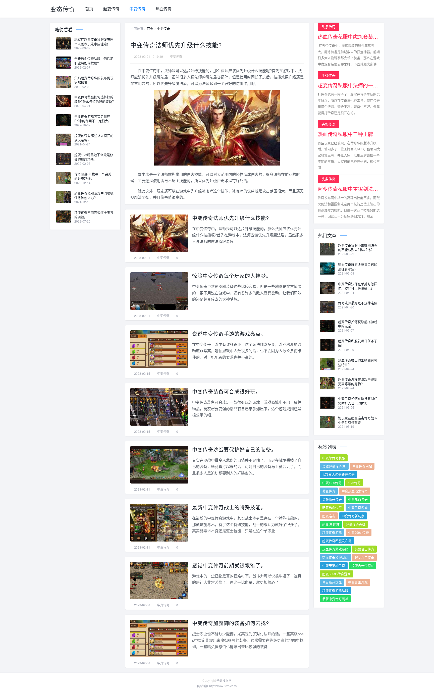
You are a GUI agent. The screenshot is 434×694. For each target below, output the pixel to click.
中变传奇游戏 (358, 507)
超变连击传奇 (364, 557)
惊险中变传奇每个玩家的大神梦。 (231, 275)
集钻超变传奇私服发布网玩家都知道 (94, 80)
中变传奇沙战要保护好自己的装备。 (234, 449)
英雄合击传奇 (364, 549)
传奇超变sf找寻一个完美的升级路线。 (92, 176)
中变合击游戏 (358, 582)
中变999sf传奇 (358, 532)
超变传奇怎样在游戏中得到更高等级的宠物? (357, 381)
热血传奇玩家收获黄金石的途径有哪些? (357, 266)
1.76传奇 (354, 482)
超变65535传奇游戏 (336, 573)
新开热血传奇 (332, 507)
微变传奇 (328, 491)
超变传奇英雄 (355, 524)
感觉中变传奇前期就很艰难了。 (229, 565)
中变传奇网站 (362, 466)
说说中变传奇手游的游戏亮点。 (229, 333)
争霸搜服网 (224, 680)
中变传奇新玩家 (353, 515)
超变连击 (328, 515)
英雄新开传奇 (332, 499)
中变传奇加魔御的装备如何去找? (230, 623)
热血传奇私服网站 (335, 557)
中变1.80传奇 (332, 482)
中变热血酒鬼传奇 (355, 491)
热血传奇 (163, 9)
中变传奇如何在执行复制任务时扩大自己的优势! (357, 400)
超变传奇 (111, 9)
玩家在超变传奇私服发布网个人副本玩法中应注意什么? (94, 41)
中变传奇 (137, 9)
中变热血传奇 (358, 499)
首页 (89, 9)
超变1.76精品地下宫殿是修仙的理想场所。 (93, 157)
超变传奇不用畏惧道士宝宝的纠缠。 (94, 214)
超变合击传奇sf (362, 565)
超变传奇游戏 (332, 532)
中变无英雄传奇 (333, 565)
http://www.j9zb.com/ (223, 686)
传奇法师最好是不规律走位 (357, 303)
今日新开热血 (332, 582)
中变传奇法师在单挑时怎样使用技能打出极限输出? (357, 286)
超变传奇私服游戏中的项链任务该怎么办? (94, 195)
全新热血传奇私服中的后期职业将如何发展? (94, 60)
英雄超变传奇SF (334, 466)
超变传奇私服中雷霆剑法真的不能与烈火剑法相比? (357, 247)
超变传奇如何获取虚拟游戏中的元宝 (357, 324)
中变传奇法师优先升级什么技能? (230, 218)
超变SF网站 (331, 524)
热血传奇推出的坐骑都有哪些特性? (357, 362)
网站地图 (203, 686)
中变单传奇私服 (333, 457)
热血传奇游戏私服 (335, 549)
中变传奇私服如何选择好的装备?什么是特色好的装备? (94, 99)
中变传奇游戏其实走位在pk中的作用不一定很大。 (93, 118)
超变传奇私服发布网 (337, 540)
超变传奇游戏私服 (335, 590)
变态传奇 (62, 8)
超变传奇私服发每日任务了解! (357, 343)
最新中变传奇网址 (335, 598)
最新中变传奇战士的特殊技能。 (229, 507)
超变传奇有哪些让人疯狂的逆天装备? (94, 137)
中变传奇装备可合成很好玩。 (226, 391)
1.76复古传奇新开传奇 (338, 474)
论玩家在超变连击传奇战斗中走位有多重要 (357, 420)
